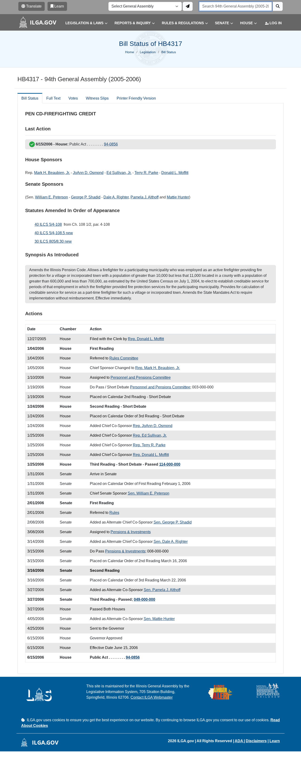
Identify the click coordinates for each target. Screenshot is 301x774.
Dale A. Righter (116, 197)
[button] (82, 23)
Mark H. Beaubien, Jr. (52, 173)
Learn (274, 741)
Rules (114, 513)
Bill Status (29, 98)
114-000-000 (169, 464)
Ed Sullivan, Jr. (119, 173)
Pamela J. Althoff (144, 197)
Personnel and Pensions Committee (141, 377)
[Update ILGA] (188, 6)
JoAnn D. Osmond (88, 173)
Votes (73, 98)
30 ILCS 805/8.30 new (53, 241)
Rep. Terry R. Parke (149, 445)
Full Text (53, 98)
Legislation (148, 52)
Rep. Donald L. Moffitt (146, 339)
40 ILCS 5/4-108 (48, 224)
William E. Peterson (51, 197)
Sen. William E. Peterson (148, 493)
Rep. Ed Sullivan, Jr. (150, 435)
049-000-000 (144, 599)
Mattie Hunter (178, 197)
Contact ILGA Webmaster (152, 697)
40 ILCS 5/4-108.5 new (54, 233)
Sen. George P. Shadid (173, 522)
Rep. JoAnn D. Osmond (152, 426)
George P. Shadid (85, 197)
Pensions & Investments (131, 532)
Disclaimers (256, 741)
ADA (239, 741)
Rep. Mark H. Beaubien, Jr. (157, 368)
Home (129, 52)
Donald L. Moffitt (174, 173)
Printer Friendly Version (136, 98)
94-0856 (111, 144)
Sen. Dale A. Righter (171, 542)
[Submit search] (278, 6)
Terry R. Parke (146, 173)
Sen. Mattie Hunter (159, 619)
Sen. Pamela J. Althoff (162, 590)
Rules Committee (123, 358)
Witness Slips (97, 98)
